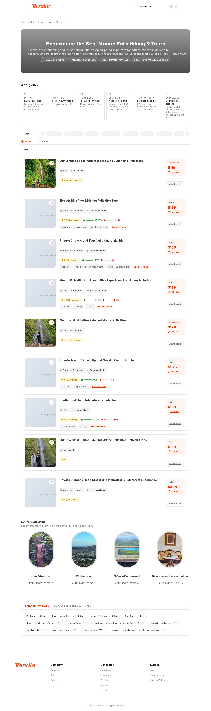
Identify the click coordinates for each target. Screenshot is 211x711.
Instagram (105, 675)
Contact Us (57, 680)
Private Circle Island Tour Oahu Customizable (92, 240)
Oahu (50, 22)
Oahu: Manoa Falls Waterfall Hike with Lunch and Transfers (101, 161)
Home (24, 22)
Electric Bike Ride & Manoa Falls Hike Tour (89, 200)
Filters (27, 134)
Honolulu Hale (36, 630)
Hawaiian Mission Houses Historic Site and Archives (138, 630)
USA (32, 22)
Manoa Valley (78, 623)
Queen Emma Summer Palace (43, 623)
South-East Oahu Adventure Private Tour (89, 400)
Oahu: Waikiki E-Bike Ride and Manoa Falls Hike (93, 320)
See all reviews (119, 227)
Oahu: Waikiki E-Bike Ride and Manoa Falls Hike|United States (103, 440)
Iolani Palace (94, 630)
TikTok (103, 690)
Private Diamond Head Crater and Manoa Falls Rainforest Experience (108, 480)
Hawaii (41, 22)
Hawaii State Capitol (164, 623)
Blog (53, 675)
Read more (179, 53)
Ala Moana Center (65, 630)
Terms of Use (157, 675)
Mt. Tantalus (35, 616)
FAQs (153, 670)
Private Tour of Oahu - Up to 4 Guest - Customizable (97, 360)
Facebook (105, 670)
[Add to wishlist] (51, 163)
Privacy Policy (157, 680)
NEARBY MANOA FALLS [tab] (36, 606)
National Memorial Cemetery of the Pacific (119, 623)
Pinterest (105, 685)
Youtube (104, 680)
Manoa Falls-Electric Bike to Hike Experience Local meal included (105, 280)
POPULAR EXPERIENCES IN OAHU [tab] (72, 606)
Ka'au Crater (134, 616)
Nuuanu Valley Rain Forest (67, 616)
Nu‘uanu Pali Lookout (104, 616)
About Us (55, 670)
